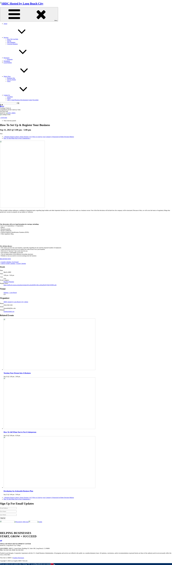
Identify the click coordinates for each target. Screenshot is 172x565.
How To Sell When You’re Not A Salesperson (17, 138)
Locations (10, 96)
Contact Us (7, 95)
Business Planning (9, 281)
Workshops (7, 61)
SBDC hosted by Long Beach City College (16, 302)
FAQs (9, 98)
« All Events (3, 117)
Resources (6, 58)
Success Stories (11, 79)
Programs (10, 59)
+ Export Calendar (20, 263)
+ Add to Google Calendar (7, 263)
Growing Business (12, 44)
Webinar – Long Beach (10, 292)
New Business (11, 42)
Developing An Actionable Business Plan (18, 491)
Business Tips (11, 78)
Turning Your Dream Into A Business (17, 373)
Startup (9, 40)
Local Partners (8, 62)
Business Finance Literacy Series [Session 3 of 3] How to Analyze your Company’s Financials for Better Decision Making (39, 136)
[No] (54, 564)
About (5, 23)
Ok (52, 564)
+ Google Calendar (5, 262)
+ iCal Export (15, 262)
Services (6, 37)
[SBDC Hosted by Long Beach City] (21, 3)
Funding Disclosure (18, 558)
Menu (55, 20)
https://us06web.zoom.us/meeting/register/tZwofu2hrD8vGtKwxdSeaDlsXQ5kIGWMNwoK (30, 285)
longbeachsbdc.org (9, 311)
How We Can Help (12, 39)
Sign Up (3, 518)
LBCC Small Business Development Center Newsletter (23, 100)
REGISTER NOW (5, 259)
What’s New (7, 76)
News (8, 81)
